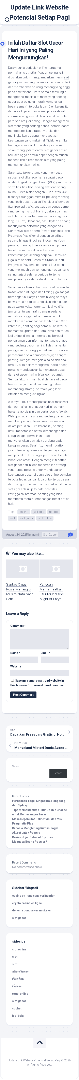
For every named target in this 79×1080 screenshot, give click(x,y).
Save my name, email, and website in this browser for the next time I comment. (37, 683)
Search (16, 766)
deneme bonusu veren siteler (31, 910)
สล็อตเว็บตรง (20, 971)
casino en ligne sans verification (33, 895)
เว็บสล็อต (18, 979)
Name (15, 653)
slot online (44, 518)
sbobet (53, 511)
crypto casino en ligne (27, 903)
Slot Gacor (50, 534)
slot (12, 518)
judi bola (38, 511)
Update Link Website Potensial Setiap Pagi (39, 12)
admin (36, 534)
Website (15, 666)
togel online (20, 993)
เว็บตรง (16, 986)
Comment (18, 625)
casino (23, 511)
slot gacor (26, 518)
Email (45, 653)
